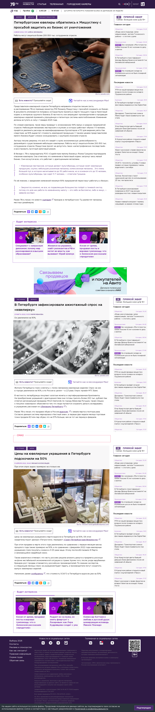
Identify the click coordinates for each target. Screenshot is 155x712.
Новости (28, 4)
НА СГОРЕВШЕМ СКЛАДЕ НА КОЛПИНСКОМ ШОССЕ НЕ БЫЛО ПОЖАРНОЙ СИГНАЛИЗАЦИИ (103, 11)
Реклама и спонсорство (20, 647)
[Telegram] (32, 211)
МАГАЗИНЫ (21, 299)
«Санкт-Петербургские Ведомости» (81, 540)
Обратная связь (16, 660)
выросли (63, 412)
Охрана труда (15, 657)
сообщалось (37, 574)
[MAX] (28, 211)
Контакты (14, 644)
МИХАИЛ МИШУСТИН (47, 17)
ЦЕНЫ (32, 448)
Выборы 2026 (15, 641)
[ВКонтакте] (36, 211)
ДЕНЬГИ (31, 17)
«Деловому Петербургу (51, 407)
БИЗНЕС (19, 17)
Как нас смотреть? (18, 651)
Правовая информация (20, 654)
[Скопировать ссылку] (48, 212)
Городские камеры (79, 4)
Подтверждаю (144, 708)
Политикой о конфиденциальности (91, 709)
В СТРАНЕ (20, 448)
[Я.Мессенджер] (44, 211)
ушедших (46, 200)
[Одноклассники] (40, 211)
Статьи (41, 4)
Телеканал (56, 4)
